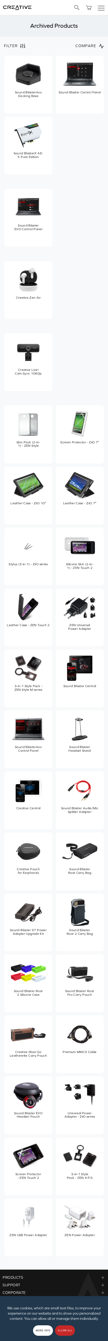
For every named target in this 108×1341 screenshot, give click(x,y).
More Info (43, 1330)
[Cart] (89, 7)
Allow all (65, 1330)
